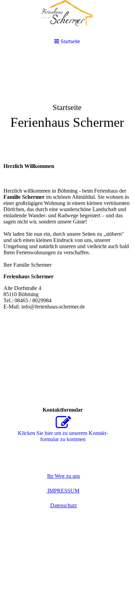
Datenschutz (63, 505)
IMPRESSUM (62, 491)
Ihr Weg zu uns (63, 476)
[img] (67, 18)
